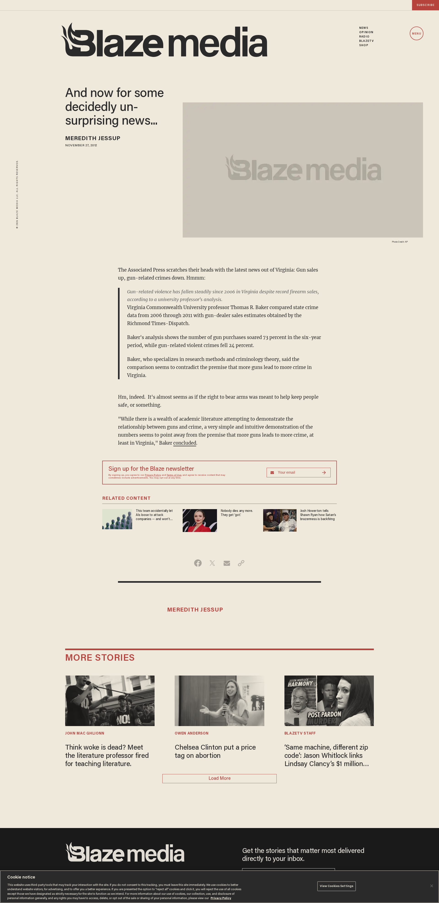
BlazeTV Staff (300, 733)
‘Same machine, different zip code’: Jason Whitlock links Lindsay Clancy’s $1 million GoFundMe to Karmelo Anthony (326, 757)
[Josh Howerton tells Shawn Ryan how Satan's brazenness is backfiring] (280, 519)
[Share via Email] (226, 563)
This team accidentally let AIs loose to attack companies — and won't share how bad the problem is (155, 515)
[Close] (432, 886)
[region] (219, 886)
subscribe (425, 5)
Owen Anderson (192, 733)
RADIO (364, 36)
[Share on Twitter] (212, 563)
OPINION (366, 32)
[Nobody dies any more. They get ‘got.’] (200, 520)
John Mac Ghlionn (84, 733)
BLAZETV (366, 41)
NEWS (363, 28)
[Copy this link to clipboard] (241, 563)
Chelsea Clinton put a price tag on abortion (215, 752)
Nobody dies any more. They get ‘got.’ (237, 513)
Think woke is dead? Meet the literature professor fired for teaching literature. (107, 756)
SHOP (363, 45)
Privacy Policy (153, 475)
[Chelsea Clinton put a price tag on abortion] (219, 700)
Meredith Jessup (93, 139)
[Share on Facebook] (198, 563)
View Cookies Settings (336, 886)
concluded (184, 443)
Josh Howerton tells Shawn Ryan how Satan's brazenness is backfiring (318, 515)
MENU (416, 33)
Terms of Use (174, 475)
